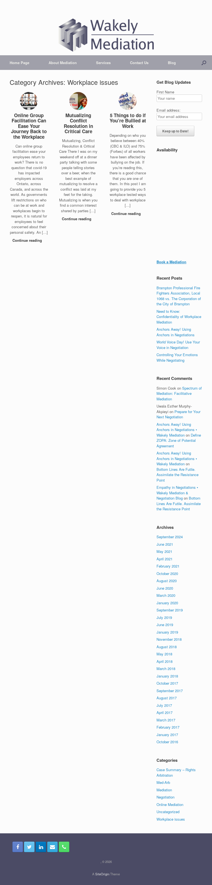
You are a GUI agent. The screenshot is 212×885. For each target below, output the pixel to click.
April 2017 (165, 712)
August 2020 (167, 580)
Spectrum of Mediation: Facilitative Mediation (179, 393)
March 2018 (166, 668)
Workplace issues (171, 819)
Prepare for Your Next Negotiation (178, 414)
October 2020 (167, 573)
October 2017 (167, 683)
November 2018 (169, 639)
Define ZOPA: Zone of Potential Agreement (179, 440)
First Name (165, 91)
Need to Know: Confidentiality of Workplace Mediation (179, 317)
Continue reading (27, 240)
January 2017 (167, 734)
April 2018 (165, 661)
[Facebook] (17, 847)
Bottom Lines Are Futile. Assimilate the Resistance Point (177, 475)
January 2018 (167, 676)
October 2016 (167, 741)
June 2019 (165, 624)
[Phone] (64, 847)
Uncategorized (168, 811)
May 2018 (164, 653)
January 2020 (167, 602)
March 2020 (166, 595)
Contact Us (139, 62)
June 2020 (165, 588)
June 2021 (165, 544)
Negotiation (165, 797)
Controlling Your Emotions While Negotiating (177, 357)
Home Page (19, 62)
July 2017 (164, 705)
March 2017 (166, 720)
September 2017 (170, 690)
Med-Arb (163, 782)
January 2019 (167, 632)
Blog (172, 62)
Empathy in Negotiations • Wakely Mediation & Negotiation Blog (177, 493)
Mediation (164, 789)
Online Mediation (170, 804)
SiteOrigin (102, 874)
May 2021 (164, 551)
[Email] (52, 847)
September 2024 (170, 536)
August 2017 (167, 697)
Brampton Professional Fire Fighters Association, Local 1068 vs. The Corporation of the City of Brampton (179, 296)
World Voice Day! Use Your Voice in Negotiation (178, 344)
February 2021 (168, 566)
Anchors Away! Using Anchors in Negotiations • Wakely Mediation (177, 430)
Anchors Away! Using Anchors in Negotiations (176, 332)
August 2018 (167, 646)
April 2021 (165, 558)
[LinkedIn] (41, 847)
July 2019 (164, 617)
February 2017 (168, 727)
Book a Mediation (171, 261)
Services (103, 62)
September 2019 (170, 610)
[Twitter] (29, 847)
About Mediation (63, 62)
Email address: (169, 110)
